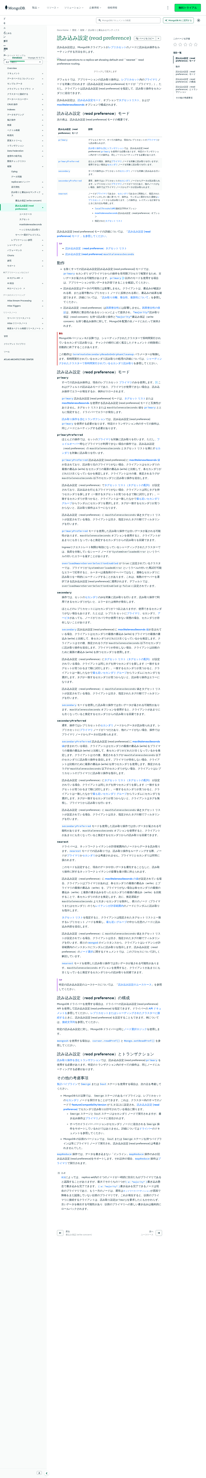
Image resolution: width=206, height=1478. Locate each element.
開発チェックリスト (16, 161)
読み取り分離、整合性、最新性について (125, 297)
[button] (105, 65)
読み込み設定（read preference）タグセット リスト (96, 248)
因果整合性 (112, 307)
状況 (63, 1177)
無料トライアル (188, 7)
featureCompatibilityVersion (89, 1104)
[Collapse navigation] (46, 1473)
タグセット (24, 219)
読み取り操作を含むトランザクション (106, 148)
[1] (156, 382)
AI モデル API (13, 278)
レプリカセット (117, 47)
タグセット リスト (113, 221)
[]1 (123, 278)
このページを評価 (181, 38)
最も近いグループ (116, 922)
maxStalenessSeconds (70, 104)
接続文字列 (68, 1022)
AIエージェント (14, 288)
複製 (82, 30)
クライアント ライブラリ (19, 88)
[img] (175, 44)
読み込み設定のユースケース (135, 984)
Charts (10, 255)
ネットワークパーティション (136, 1191)
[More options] (158, 38)
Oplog (14, 171)
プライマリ (151, 79)
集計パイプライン (67, 1084)
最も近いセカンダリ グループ (110, 672)
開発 (74, 30)
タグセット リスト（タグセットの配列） (127, 485)
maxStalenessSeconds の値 (121, 878)
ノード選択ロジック (135, 1029)
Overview (12, 68)
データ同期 (16, 176)
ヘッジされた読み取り (29, 229)
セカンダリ (112, 164)
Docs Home (63, 30)
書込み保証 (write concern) (28, 200)
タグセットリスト (129, 100)
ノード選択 (86, 951)
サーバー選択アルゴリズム (27, 234)
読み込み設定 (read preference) (99, 254)
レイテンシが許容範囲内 (109, 905)
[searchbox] (128, 20)
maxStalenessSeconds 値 (144, 460)
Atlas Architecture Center (18, 359)
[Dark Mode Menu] (198, 20)
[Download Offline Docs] (39, 1473)
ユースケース (25, 214)
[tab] (17, 57)
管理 (6, 336)
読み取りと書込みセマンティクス (103, 30)
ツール (7, 351)
